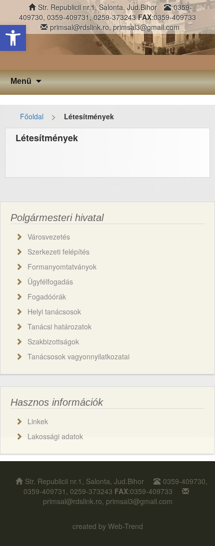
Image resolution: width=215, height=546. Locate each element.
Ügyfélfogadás (50, 281)
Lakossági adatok (55, 436)
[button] (13, 38)
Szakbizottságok (53, 341)
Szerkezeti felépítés (59, 252)
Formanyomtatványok (62, 267)
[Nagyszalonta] (107, 35)
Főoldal (32, 116)
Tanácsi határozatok (60, 326)
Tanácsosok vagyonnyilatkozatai (79, 356)
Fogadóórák (47, 296)
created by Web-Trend (107, 526)
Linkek (38, 421)
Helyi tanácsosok (54, 311)
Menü (21, 81)
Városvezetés (49, 237)
